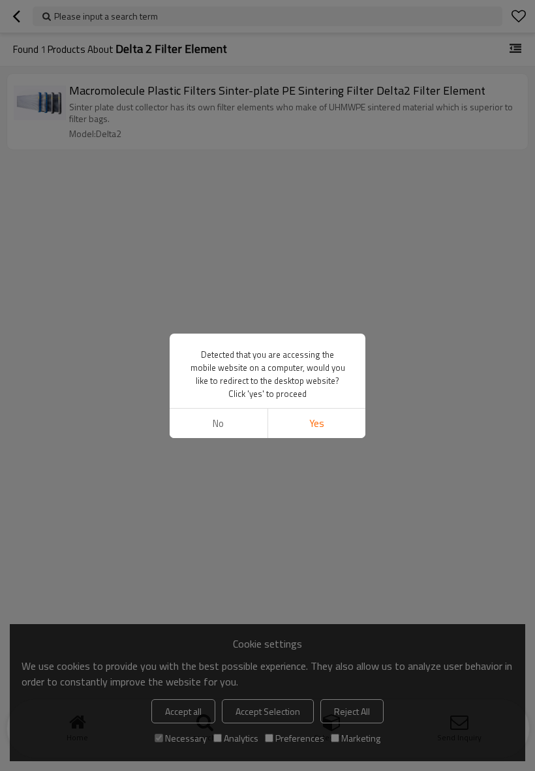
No (218, 423)
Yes (316, 423)
